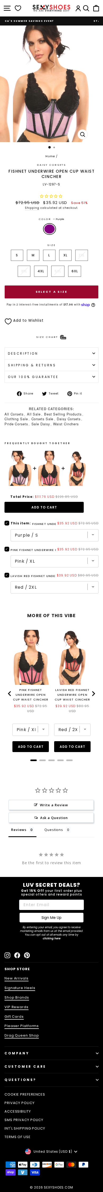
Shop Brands (16, 997)
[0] (18, 8)
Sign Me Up (51, 917)
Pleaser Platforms (21, 1025)
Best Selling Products (63, 414)
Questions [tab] (53, 829)
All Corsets (14, 414)
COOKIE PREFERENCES (24, 1094)
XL (65, 255)
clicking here (51, 938)
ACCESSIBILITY (17, 1111)
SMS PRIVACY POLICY (23, 1119)
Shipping (32, 208)
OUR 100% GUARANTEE (33, 377)
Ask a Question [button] (54, 817)
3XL (24, 271)
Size (51, 245)
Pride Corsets (16, 423)
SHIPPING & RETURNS (32, 365)
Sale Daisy (40, 423)
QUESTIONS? (20, 1080)
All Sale (34, 414)
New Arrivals (16, 978)
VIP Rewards (16, 1006)
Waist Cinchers (66, 423)
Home (50, 156)
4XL (41, 271)
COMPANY (16, 1053)
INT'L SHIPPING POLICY (24, 1128)
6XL (75, 271)
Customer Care (25, 1066)
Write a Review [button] (54, 805)
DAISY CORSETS (51, 165)
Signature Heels (19, 987)
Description (23, 353)
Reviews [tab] (18, 829)
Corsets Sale (42, 418)
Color (51, 219)
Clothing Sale (16, 418)
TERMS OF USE (17, 1136)
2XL (82, 255)
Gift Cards (14, 1016)
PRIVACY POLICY (19, 1102)
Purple (49, 229)
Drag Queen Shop (21, 1035)
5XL (58, 271)
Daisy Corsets (69, 418)
